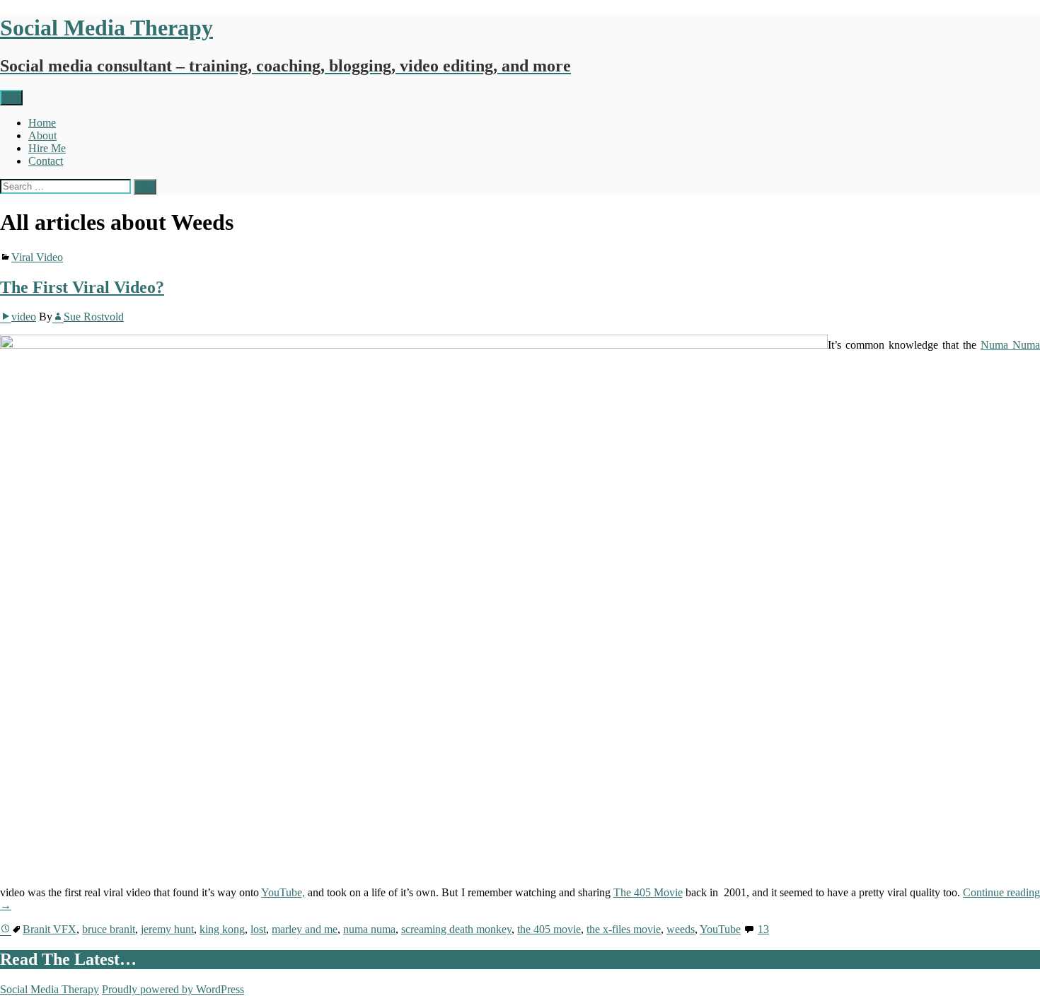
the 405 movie (549, 929)
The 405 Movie (648, 892)
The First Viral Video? (82, 287)
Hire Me (47, 148)
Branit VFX (49, 929)
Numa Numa (1010, 345)
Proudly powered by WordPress (173, 989)
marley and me (304, 929)
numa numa (369, 929)
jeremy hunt (167, 929)
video (23, 317)
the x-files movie (624, 929)
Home (42, 123)
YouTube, (283, 892)
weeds (680, 929)
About (42, 135)
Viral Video (37, 257)
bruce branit (108, 929)
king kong (222, 929)
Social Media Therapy (49, 989)
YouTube (720, 929)
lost (258, 929)
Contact (45, 161)
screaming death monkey (456, 929)
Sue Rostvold (94, 317)
